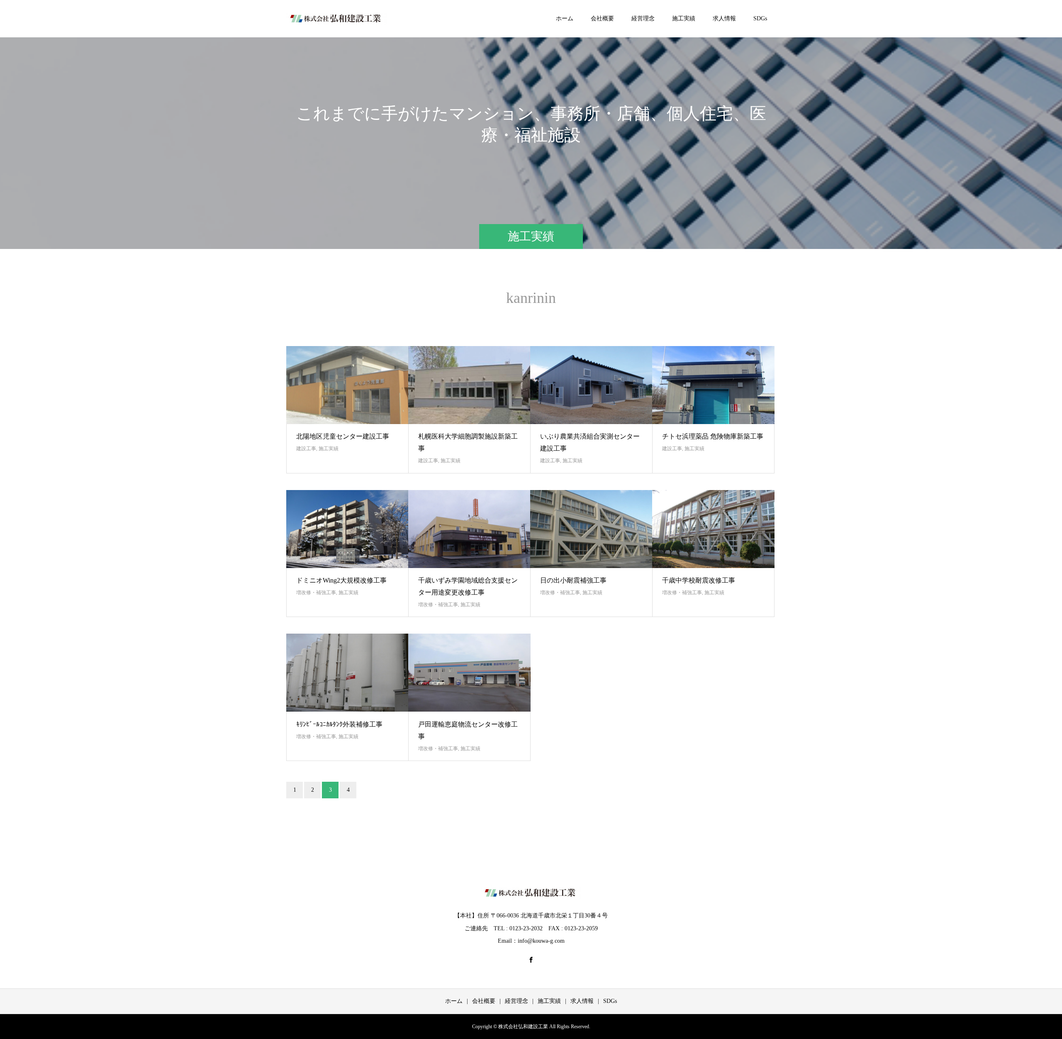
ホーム (564, 18)
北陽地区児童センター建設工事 (342, 436)
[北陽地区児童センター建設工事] (347, 385)
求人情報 (724, 18)
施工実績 (683, 18)
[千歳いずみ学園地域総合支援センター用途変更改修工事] (469, 529)
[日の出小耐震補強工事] (591, 529)
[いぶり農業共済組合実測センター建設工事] (591, 385)
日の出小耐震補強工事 (573, 580)
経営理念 (643, 18)
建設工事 (306, 448)
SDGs (760, 18)
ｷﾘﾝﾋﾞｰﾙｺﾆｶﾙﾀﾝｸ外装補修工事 (339, 724)
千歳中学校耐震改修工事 (698, 580)
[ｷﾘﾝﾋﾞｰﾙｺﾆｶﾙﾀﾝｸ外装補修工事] (347, 673)
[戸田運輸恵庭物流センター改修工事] (469, 673)
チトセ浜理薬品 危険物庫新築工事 (712, 436)
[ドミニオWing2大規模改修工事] (347, 529)
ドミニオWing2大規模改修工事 (341, 580)
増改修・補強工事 (316, 592)
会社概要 (602, 18)
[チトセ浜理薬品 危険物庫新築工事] (713, 385)
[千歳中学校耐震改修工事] (713, 529)
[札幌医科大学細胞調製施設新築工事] (469, 385)
